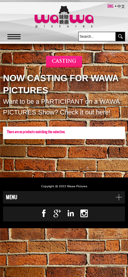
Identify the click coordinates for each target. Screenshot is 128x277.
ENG (110, 6)
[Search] (120, 36)
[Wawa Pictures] (64, 17)
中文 (121, 6)
